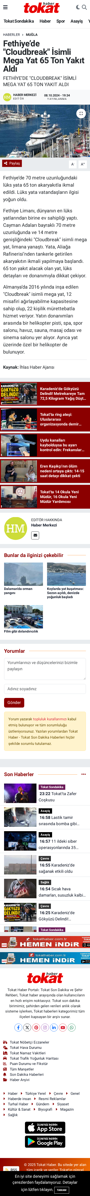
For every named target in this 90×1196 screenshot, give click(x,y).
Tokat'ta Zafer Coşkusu (58, 796)
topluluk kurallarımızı (50, 719)
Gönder (14, 702)
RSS (13, 1170)
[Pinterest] (36, 1027)
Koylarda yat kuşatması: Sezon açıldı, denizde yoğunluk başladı (65, 593)
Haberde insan (19, 1099)
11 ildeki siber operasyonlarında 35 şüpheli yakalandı (58, 845)
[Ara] (84, 7)
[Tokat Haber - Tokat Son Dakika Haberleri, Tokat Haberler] (42, 7)
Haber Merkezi (44, 525)
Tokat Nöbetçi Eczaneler (29, 1042)
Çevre (45, 858)
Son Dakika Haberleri (27, 1074)
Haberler (11, 35)
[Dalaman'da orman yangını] (23, 573)
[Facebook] (18, 1027)
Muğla (31, 35)
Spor (60, 21)
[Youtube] (63, 1027)
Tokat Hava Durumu (26, 1047)
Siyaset (63, 1104)
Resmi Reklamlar (52, 1099)
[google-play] (45, 1142)
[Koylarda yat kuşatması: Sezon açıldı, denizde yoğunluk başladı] (66, 573)
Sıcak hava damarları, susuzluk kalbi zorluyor (61, 892)
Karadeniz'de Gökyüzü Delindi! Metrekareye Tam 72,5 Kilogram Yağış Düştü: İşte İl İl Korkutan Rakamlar (59, 916)
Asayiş (77, 21)
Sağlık (45, 882)
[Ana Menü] (5, 7)
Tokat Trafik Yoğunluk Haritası (34, 1058)
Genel (75, 1093)
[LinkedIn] (54, 1027)
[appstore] (45, 1128)
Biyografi (45, 1109)
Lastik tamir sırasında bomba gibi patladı (58, 821)
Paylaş (14, 163)
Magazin (67, 1109)
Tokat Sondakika (19, 21)
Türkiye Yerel (35, 1093)
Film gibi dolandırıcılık (21, 631)
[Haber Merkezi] (15, 528)
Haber (45, 21)
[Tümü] (83, 774)
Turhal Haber (18, 1104)
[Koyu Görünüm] (78, 7)
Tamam (61, 1190)
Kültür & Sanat (19, 1109)
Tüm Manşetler (22, 1069)
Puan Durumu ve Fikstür (29, 1064)
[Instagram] (45, 1027)
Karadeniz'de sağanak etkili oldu (57, 868)
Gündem (42, 1104)
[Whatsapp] (72, 1027)
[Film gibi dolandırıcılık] (23, 616)
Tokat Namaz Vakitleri (28, 1053)
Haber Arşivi (20, 1080)
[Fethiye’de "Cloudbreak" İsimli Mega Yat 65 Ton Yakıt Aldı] (45, 131)
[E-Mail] (35, 535)
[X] (27, 1027)
